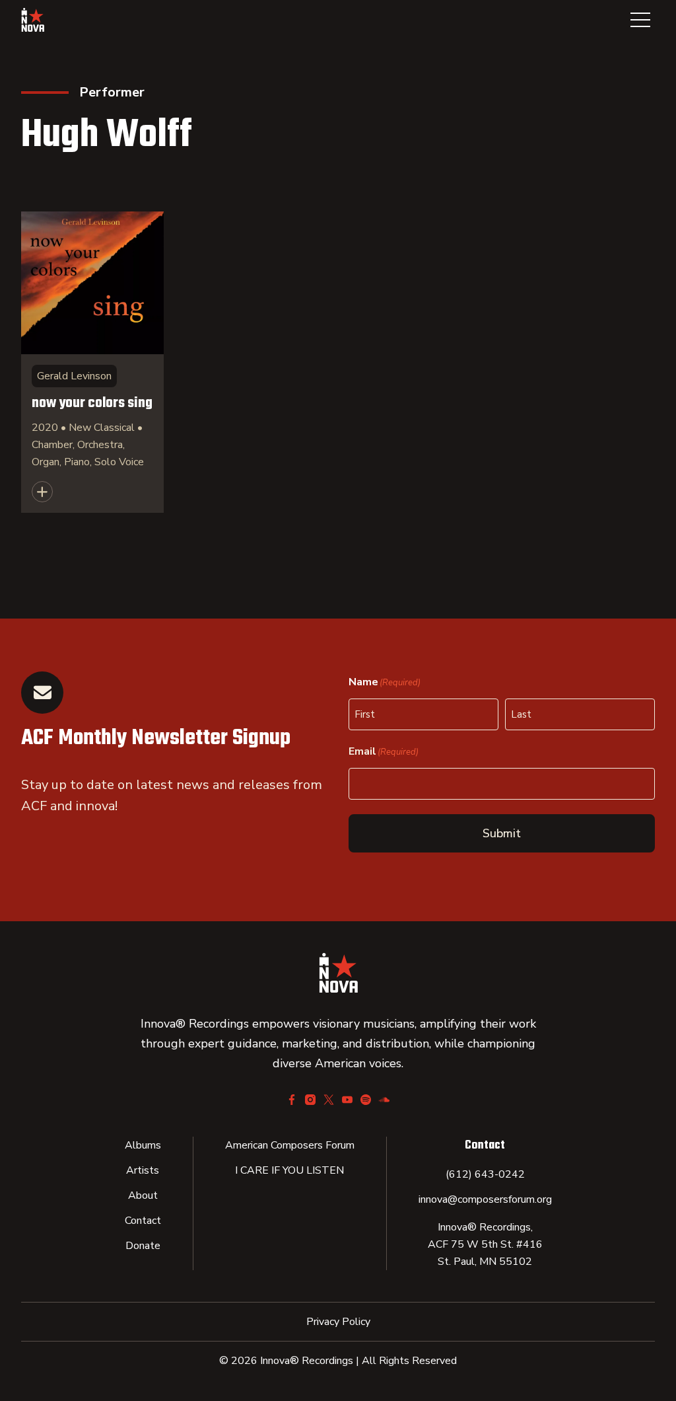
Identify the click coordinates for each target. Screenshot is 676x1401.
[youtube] (347, 1099)
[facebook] (292, 1099)
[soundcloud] (384, 1099)
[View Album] (92, 362)
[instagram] (310, 1099)
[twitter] (328, 1099)
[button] (640, 19)
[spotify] (365, 1099)
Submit (502, 833)
